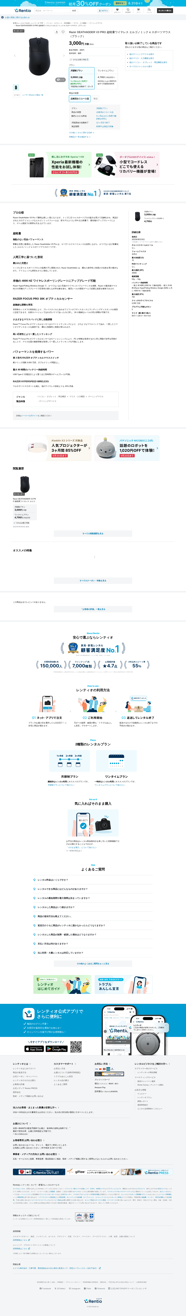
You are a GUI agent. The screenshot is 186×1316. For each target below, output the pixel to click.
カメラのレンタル (19, 1189)
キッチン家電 (116, 1197)
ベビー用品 (57, 1200)
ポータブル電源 (100, 1200)
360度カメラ (100, 1189)
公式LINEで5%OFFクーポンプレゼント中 (129, 1288)
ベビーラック (44, 1200)
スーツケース (111, 1200)
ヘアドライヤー (43, 1197)
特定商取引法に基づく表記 (46, 1282)
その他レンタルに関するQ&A (80, 133)
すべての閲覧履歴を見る (93, 533)
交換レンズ (85, 1189)
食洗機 (79, 1197)
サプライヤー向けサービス (146, 1068)
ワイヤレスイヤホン (114, 1191)
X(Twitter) (61, 1288)
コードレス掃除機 (165, 1194)
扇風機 (144, 1197)
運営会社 (17, 1092)
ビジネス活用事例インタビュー (150, 1109)
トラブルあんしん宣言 (63, 1076)
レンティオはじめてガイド (24, 1068)
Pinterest (101, 1288)
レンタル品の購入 (61, 1080)
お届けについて (20, 1123)
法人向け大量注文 (165, 11)
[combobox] (56, 10)
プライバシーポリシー (73, 1282)
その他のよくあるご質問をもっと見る (93, 964)
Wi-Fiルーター (67, 1194)
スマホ (75, 1194)
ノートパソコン (25, 1194)
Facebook (46, 1288)
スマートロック (127, 1191)
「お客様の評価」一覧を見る (93, 609)
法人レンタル (164, 1191)
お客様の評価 (18, 1084)
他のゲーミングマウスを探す (141, 54)
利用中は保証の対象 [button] (104, 126)
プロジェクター (84, 1194)
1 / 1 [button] (62, 80)
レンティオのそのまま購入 (24, 1080)
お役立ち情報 (140, 1090)
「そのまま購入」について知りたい (81, 847)
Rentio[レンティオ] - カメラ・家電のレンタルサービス (36, 1185)
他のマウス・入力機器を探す (141, 58)
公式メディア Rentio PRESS (25, 1088)
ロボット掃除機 (135, 1194)
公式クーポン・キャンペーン (25, 1076)
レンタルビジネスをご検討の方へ (151, 1064)
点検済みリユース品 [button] (104, 112)
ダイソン (145, 1194)
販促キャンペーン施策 (146, 1081)
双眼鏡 (52, 1191)
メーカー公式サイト (29, 416)
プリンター (43, 1194)
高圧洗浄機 (159, 1197)
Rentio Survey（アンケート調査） (151, 1085)
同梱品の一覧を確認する (79, 137)
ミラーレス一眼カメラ (72, 1189)
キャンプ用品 (89, 1200)
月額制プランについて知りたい (61, 785)
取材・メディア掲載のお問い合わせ (28, 1096)
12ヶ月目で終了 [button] (103, 123)
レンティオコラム (145, 1097)
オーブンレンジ (88, 1197)
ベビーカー (34, 1200)
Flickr (88, 1288)
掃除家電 (20, 1197)
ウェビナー (142, 1094)
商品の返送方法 (19, 1072)
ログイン (104, 11)
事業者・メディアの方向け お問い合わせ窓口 (35, 1154)
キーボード (52, 1194)
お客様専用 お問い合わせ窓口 (27, 1140)
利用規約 (60, 1282)
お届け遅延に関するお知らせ (17, 17)
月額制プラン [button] (102, 108)
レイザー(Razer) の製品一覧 (32, 95)
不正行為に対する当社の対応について (121, 1282)
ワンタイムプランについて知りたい (110, 785)
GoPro (92, 1189)
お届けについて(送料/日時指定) (67, 1072)
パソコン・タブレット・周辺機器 (51, 396)
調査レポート (143, 1101)
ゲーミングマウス (95, 396)
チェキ (76, 1191)
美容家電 (62, 1197)
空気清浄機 (95, 1194)
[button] (57, 32)
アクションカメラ (115, 1189)
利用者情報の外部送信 (90, 1282)
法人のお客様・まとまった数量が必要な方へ (35, 1107)
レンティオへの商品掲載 (147, 1072)
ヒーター (151, 1197)
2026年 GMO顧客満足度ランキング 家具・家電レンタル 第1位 (93, 655)
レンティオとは (20, 1064)
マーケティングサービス (145, 1077)
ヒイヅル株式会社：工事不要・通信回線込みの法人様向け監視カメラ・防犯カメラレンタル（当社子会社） (55, 1268)
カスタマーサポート (63, 1064)
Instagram (75, 1288)
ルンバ (123, 1194)
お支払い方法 (59, 1068)
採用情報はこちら (20, 1240)
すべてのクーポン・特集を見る (93, 580)
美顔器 (52, 1197)
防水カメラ (162, 1189)
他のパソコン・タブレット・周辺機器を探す (148, 62)
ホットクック (71, 1197)
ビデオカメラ (140, 1189)
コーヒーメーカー (101, 1197)
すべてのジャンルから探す (140, 66)
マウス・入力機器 (77, 396)
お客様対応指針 (141, 1282)
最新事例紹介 (143, 1105)
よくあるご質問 (60, 1084)
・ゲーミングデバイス (46, 401)
